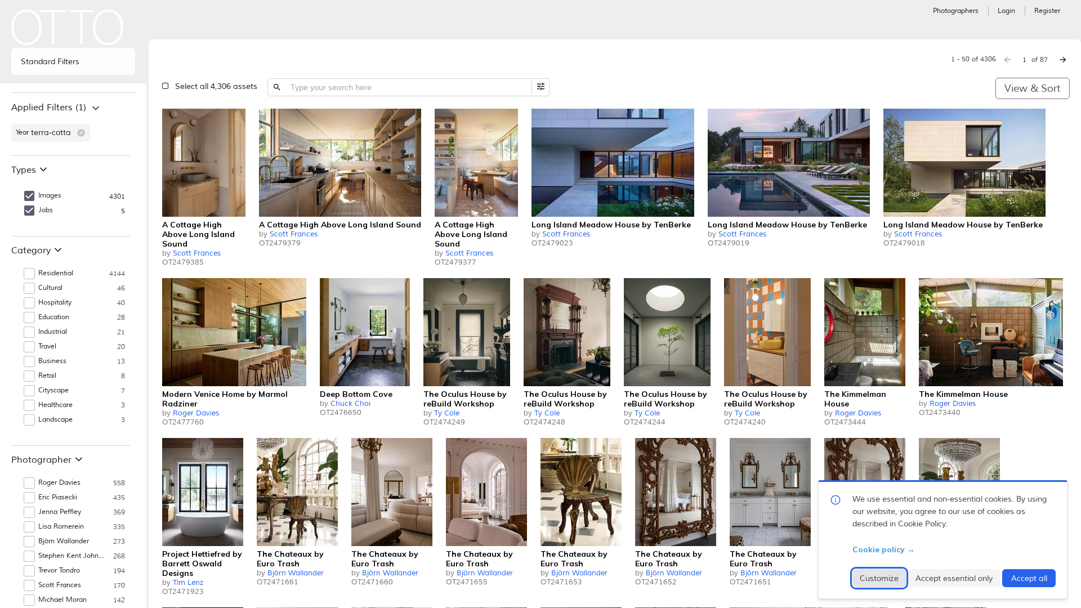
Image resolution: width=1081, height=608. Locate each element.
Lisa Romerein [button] (61, 526)
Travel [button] (47, 346)
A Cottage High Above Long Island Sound (198, 234)
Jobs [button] (45, 210)
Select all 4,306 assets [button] (216, 86)
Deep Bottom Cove (356, 394)
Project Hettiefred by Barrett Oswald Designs (202, 563)
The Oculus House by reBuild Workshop (465, 399)
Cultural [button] (50, 288)
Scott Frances (197, 253)
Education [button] (53, 317)
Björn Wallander (295, 573)
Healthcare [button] (55, 405)
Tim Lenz (188, 582)
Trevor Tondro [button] (59, 570)
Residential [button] (55, 273)
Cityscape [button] (53, 390)
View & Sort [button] (1032, 88)
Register (1047, 11)
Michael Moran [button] (62, 600)
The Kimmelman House (855, 399)
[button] (81, 133)
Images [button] (49, 195)
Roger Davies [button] (59, 483)
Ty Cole (446, 413)
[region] (73, 123)
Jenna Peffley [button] (59, 512)
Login (1006, 11)
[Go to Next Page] (1063, 59)
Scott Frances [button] (59, 585)
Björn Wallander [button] (63, 541)
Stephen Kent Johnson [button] (72, 556)
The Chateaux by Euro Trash (290, 559)
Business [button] (52, 361)
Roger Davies (196, 413)
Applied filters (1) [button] (48, 107)
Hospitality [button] (55, 302)
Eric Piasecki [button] (57, 497)
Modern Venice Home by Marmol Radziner (225, 399)
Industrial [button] (52, 332)
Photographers (956, 11)
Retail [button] (47, 376)
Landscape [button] (55, 419)
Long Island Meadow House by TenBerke (611, 225)
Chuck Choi (350, 403)
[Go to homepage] (67, 27)
